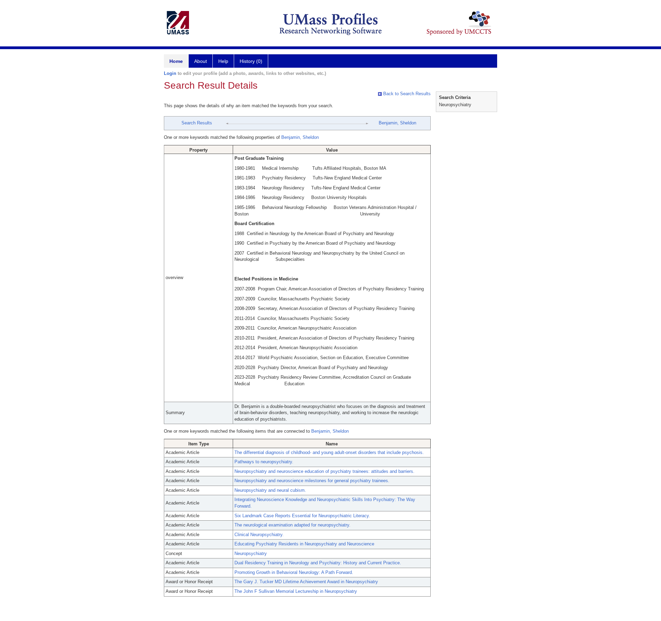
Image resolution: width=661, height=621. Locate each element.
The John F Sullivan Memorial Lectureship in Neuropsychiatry (295, 591)
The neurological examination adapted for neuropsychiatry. (292, 525)
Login (170, 73)
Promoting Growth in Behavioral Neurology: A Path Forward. (293, 572)
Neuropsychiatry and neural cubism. (270, 490)
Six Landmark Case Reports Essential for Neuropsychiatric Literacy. (302, 515)
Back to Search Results (406, 93)
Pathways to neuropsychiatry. (263, 461)
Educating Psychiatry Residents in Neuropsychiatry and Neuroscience (304, 543)
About (200, 61)
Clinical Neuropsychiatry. (259, 534)
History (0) (251, 61)
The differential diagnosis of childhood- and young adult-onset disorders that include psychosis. (329, 452)
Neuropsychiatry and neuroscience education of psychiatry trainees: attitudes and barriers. (324, 471)
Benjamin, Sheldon (397, 122)
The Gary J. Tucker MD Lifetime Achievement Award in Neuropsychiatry (306, 581)
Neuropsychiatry (250, 553)
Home (176, 61)
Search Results (196, 122)
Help (223, 61)
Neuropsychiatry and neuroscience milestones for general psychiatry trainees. (311, 480)
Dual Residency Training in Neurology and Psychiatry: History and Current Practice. (317, 562)
